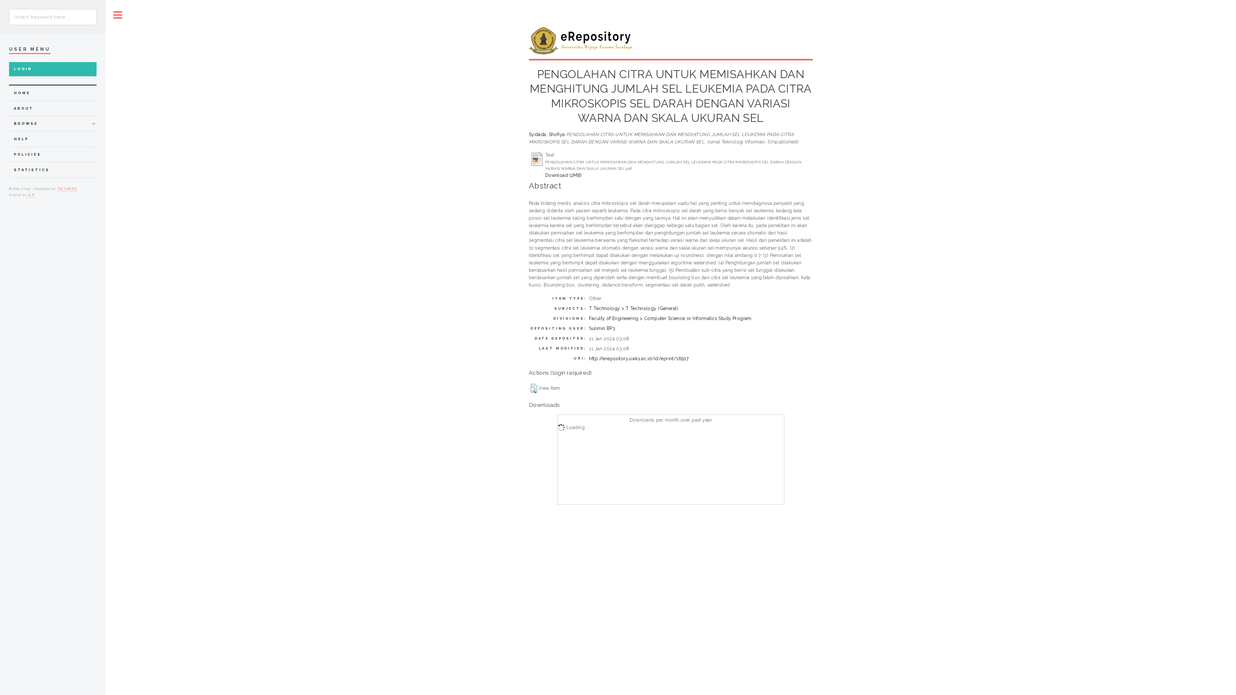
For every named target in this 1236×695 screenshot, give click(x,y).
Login (23, 69)
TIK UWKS (67, 189)
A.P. (31, 195)
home (22, 93)
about (23, 108)
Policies (27, 154)
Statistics (32, 170)
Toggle (118, 15)
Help (21, 139)
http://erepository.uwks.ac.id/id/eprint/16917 (638, 358)
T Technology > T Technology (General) (633, 308)
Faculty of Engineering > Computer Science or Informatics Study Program (670, 318)
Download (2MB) (563, 175)
